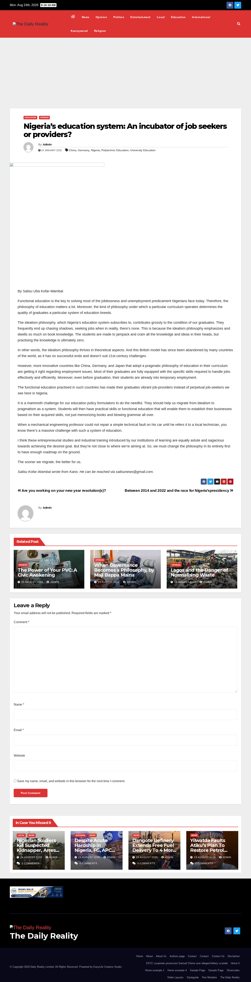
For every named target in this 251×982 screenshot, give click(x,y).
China (72, 150)
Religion (100, 30)
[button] (238, 24)
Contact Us (218, 956)
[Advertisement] (125, 67)
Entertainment (140, 17)
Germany (83, 150)
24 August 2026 (31, 857)
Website (19, 755)
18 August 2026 (185, 582)
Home (139, 956)
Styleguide (193, 977)
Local (161, 17)
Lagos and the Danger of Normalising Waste (199, 572)
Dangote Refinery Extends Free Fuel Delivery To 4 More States (154, 848)
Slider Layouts (175, 977)
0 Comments (30, 863)
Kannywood (79, 30)
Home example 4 (177, 970)
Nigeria (95, 150)
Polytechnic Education (115, 150)
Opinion (101, 17)
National (80, 835)
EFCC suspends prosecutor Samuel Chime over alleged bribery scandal (187, 963)
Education (178, 17)
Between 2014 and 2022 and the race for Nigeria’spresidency (177, 490)
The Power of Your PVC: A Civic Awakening (47, 572)
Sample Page (197, 970)
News (85, 17)
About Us (161, 956)
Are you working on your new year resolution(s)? (63, 490)
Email (19, 730)
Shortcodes (233, 970)
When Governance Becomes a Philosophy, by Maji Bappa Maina (124, 570)
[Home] (73, 17)
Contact (192, 956)
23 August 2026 (205, 857)
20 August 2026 (32, 582)
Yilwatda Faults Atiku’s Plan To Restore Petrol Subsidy (207, 848)
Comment (21, 622)
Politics (118, 17)
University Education (143, 150)
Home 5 (235, 963)
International (201, 17)
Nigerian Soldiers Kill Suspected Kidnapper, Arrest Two (37, 848)
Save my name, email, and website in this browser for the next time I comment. (71, 781)
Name (19, 704)
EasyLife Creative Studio (107, 966)
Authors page (177, 956)
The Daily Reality (44, 936)
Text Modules (209, 977)
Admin (47, 144)
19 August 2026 (109, 582)
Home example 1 (154, 970)
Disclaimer (234, 956)
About (149, 956)
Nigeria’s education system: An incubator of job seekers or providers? (125, 130)
